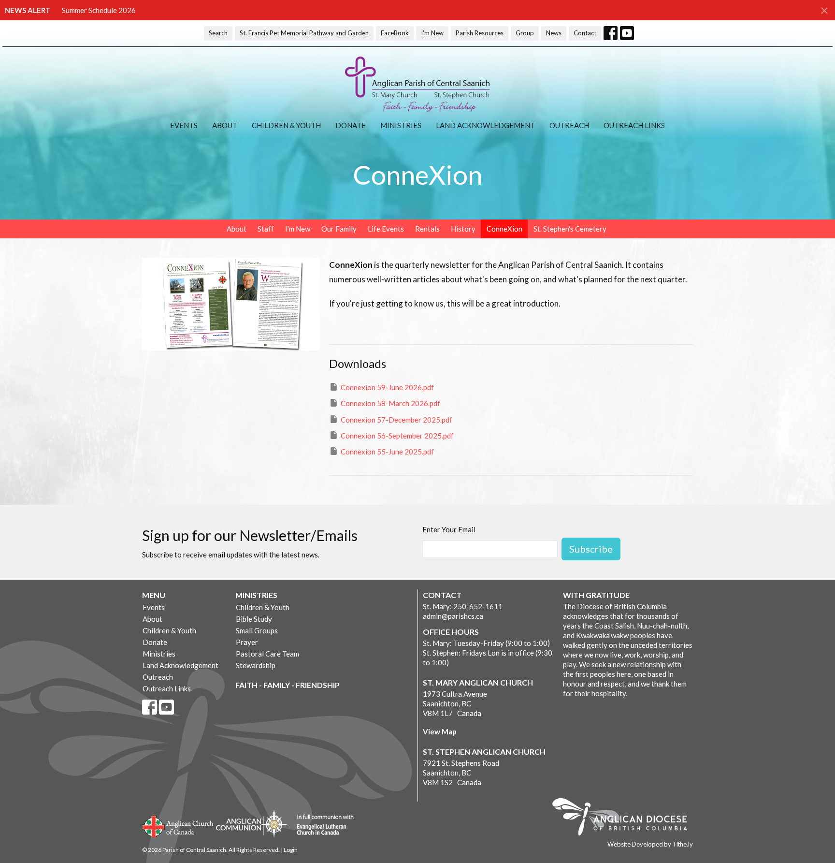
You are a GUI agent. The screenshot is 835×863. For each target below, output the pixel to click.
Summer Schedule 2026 (99, 10)
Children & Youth (286, 125)
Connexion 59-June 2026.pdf (387, 387)
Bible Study (254, 618)
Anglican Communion (252, 823)
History (463, 228)
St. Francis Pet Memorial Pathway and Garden (304, 33)
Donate (350, 125)
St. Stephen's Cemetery (569, 228)
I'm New (432, 33)
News (553, 33)
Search (218, 33)
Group (525, 33)
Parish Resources (480, 33)
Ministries (400, 125)
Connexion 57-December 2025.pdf (396, 419)
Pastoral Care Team (267, 653)
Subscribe (591, 549)
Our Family (339, 228)
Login (291, 849)
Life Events (386, 228)
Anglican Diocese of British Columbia (624, 818)
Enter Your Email (448, 529)
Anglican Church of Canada (178, 825)
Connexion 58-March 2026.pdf (390, 403)
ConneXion (504, 228)
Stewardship (255, 665)
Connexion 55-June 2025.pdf (387, 451)
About (224, 125)
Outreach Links (634, 125)
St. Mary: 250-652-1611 (463, 606)
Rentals (427, 228)
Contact (585, 33)
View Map (440, 731)
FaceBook (395, 33)
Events (184, 125)
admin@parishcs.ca (453, 616)
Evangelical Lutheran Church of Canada (321, 825)
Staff (266, 228)
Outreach (569, 125)
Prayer (247, 642)
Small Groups (257, 630)
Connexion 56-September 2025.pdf (397, 435)
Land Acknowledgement (485, 125)
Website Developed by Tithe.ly (650, 844)
